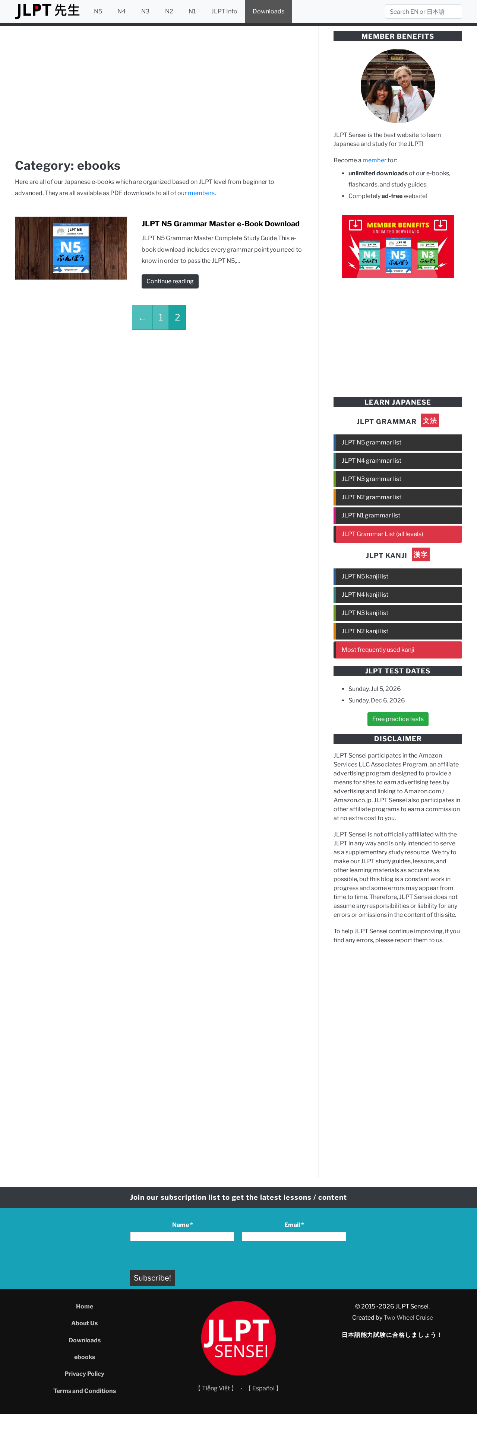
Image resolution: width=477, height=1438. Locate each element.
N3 (145, 11)
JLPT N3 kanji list (365, 612)
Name (182, 1224)
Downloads (268, 11)
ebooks (84, 1357)
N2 (169, 11)
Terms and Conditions (84, 1390)
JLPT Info (224, 11)
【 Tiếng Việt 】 (216, 1388)
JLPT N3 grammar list (371, 478)
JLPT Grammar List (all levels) (382, 534)
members (201, 193)
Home (84, 1306)
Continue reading (170, 281)
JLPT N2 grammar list (371, 497)
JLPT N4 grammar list (371, 460)
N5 (98, 11)
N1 (192, 11)
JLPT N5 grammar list (371, 442)
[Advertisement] (159, 94)
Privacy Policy (84, 1373)
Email (294, 1224)
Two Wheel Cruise (408, 1317)
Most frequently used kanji (378, 649)
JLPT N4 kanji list (365, 594)
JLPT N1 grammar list (371, 515)
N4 (121, 11)
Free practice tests (398, 719)
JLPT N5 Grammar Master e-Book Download (221, 223)
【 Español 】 (263, 1388)
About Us (84, 1323)
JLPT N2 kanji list (365, 631)
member (374, 160)
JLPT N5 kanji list (365, 576)
